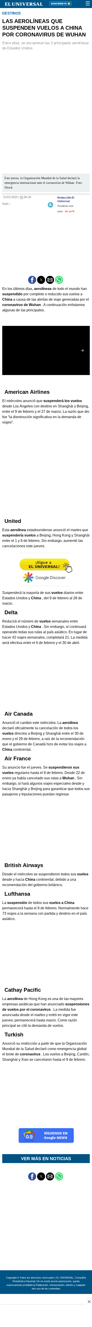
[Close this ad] (89, 1301)
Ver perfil (69, 211)
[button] (32, 280)
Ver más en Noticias (46, 1158)
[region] (46, 83)
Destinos (11, 13)
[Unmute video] (46, 350)
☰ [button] (87, 3)
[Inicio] (21, 3)
